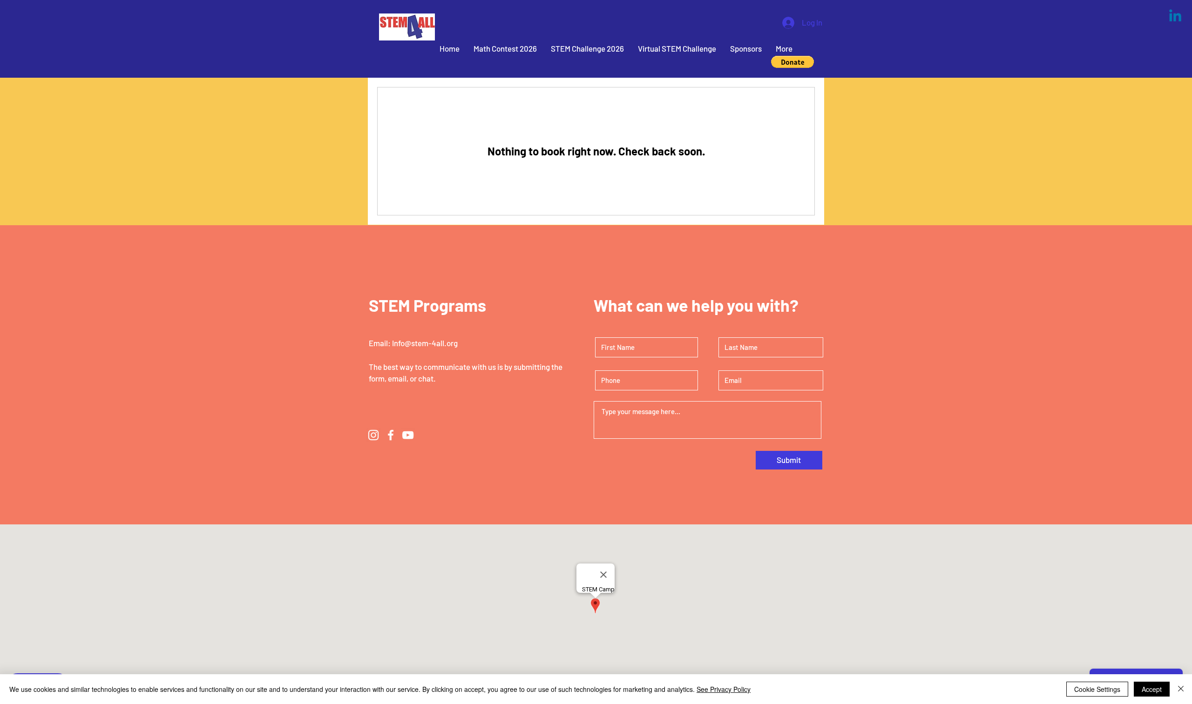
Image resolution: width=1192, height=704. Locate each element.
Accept (1152, 689)
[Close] (1180, 689)
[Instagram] (373, 435)
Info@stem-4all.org (425, 343)
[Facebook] (391, 435)
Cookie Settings (1097, 689)
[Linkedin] (1175, 16)
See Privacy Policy (724, 689)
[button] (792, 62)
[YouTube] (408, 435)
